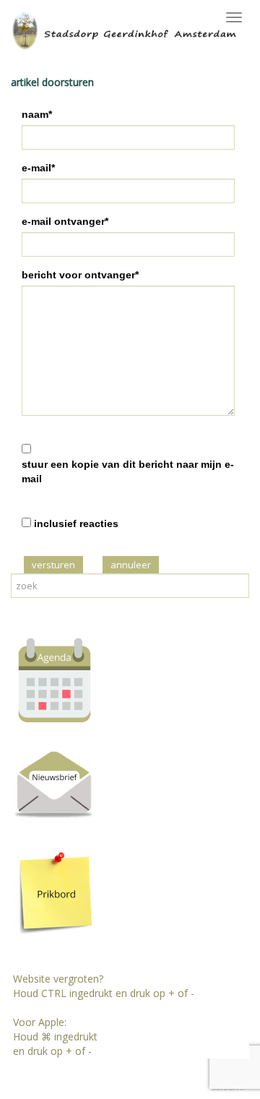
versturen (53, 564)
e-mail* (38, 168)
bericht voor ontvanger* (80, 275)
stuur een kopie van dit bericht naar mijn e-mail (128, 471)
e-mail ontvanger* (65, 221)
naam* (37, 114)
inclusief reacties (76, 523)
